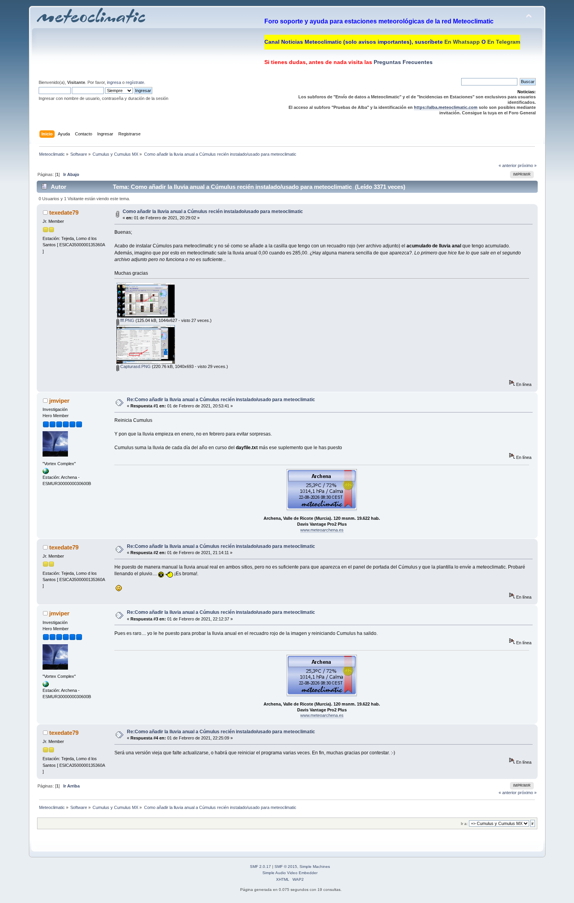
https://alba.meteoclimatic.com (446, 107)
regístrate (135, 82)
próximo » (527, 165)
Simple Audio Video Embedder (289, 873)
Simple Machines (314, 866)
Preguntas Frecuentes (402, 62)
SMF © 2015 (286, 866)
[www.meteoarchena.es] (46, 472)
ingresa (114, 82)
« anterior (508, 165)
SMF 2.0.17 (260, 866)
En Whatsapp (462, 42)
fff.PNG (126, 320)
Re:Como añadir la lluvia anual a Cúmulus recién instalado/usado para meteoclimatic (221, 399)
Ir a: (464, 823)
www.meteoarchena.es (322, 530)
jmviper (59, 400)
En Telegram (503, 42)
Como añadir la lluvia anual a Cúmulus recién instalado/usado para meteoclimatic (213, 211)
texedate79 (63, 212)
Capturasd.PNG (135, 366)
